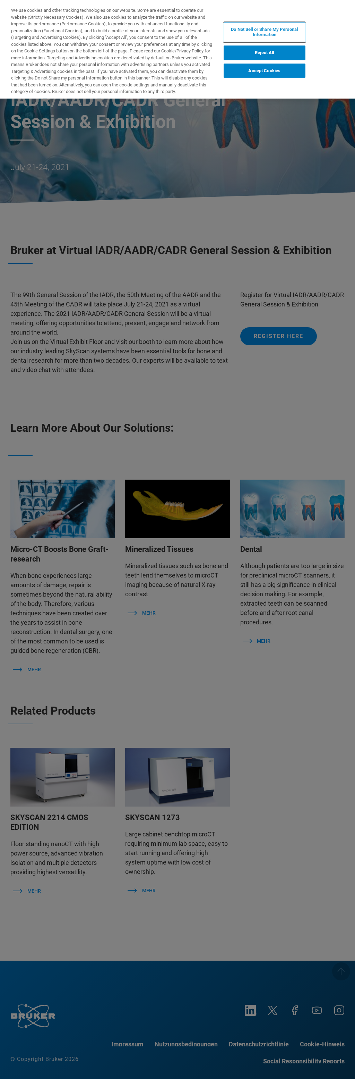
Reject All (264, 52)
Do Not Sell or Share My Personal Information (264, 32)
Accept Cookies (264, 70)
